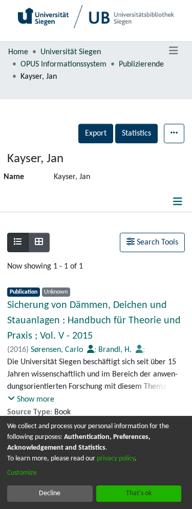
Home (18, 52)
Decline (49, 493)
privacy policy (116, 458)
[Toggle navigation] (173, 51)
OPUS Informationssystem (63, 64)
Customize (22, 473)
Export (95, 133)
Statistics (136, 133)
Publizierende (141, 64)
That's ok (139, 493)
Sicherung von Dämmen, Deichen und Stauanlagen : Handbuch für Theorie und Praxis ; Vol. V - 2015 (94, 320)
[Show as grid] (39, 242)
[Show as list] (18, 242)
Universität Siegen (70, 52)
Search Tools (156, 242)
